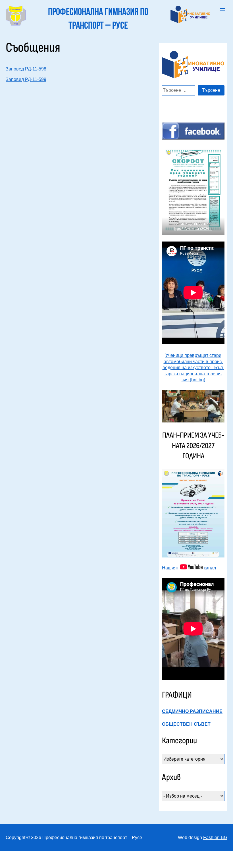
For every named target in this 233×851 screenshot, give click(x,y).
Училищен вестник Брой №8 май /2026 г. (193, 226)
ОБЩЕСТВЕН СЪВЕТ (186, 724)
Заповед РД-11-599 (26, 79)
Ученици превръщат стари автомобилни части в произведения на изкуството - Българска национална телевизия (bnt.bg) (193, 367)
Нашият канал (189, 567)
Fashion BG (215, 837)
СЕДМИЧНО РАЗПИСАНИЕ (192, 711)
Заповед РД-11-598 (26, 68)
